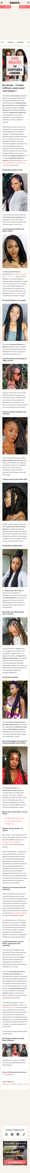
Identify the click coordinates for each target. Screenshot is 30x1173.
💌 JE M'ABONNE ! (8, 1074)
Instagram (5, 1084)
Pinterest (13, 1084)
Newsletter (23, 7)
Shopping (7, 7)
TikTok (26, 1084)
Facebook (20, 1084)
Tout (2, 42)
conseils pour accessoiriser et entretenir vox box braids (15, 163)
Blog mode (15, 7)
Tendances (20, 42)
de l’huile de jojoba (19, 913)
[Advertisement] (15, 24)
